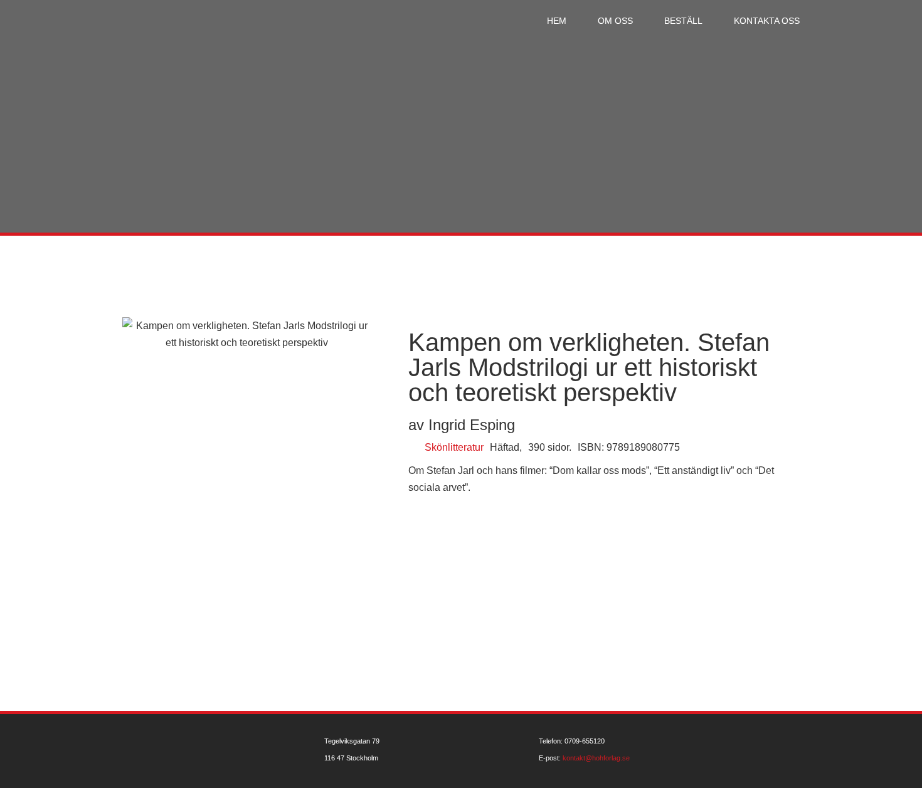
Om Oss (615, 21)
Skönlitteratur (454, 447)
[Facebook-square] (804, 751)
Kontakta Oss (767, 21)
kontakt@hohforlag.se (596, 758)
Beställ (683, 21)
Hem (556, 21)
